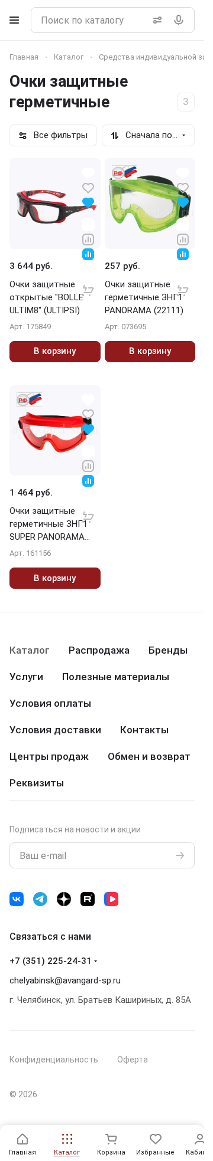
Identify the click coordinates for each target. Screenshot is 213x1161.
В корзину (55, 351)
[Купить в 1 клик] (88, 282)
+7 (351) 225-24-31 (50, 961)
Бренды (168, 650)
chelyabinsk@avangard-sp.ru (65, 980)
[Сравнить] (88, 239)
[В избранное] (88, 187)
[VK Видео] (111, 899)
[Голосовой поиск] (181, 20)
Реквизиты (36, 783)
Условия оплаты (50, 703)
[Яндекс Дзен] (64, 899)
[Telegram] (40, 899)
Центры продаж (49, 756)
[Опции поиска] (155, 20)
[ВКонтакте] (16, 899)
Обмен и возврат (149, 756)
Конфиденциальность (53, 1059)
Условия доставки (55, 730)
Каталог (29, 650)
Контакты (144, 730)
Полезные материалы (115, 677)
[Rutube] (87, 899)
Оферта (132, 1059)
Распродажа (99, 650)
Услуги (26, 677)
